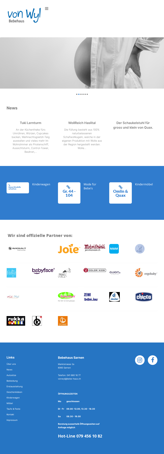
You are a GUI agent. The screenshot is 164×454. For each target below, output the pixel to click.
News (9, 369)
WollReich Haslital (82, 123)
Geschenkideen (14, 392)
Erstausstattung (15, 386)
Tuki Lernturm (30, 123)
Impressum (12, 420)
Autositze (11, 375)
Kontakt (10, 414)
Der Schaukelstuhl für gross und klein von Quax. (133, 125)
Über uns (11, 364)
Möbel (10, 403)
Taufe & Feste (13, 409)
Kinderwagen (13, 397)
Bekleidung (12, 381)
